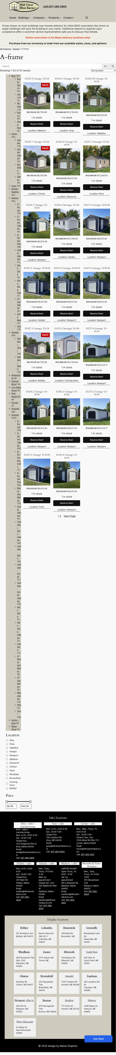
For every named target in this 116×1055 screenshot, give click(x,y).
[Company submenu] (45, 17)
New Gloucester (25, 1021)
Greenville (91, 927)
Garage (16, 49)
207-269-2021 (87, 854)
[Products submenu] (60, 17)
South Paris (91, 952)
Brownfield (46, 976)
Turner (47, 952)
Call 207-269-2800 (54, 6)
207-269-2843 (58, 851)
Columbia (46, 927)
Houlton (69, 1000)
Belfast (24, 927)
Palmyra (92, 1000)
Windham (24, 952)
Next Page (70, 516)
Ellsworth (69, 952)
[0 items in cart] (87, 18)
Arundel (69, 976)
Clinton (24, 976)
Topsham (92, 976)
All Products (5, 49)
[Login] (80, 17)
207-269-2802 (27, 858)
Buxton (47, 1000)
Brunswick (69, 927)
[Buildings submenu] (30, 17)
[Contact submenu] (74, 17)
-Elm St (24, 1000)
